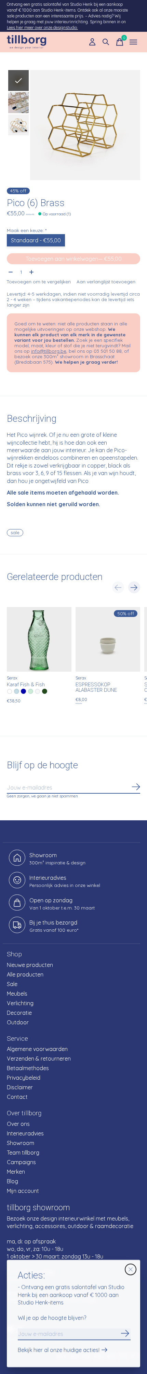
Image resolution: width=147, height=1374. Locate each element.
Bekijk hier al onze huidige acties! (58, 1350)
